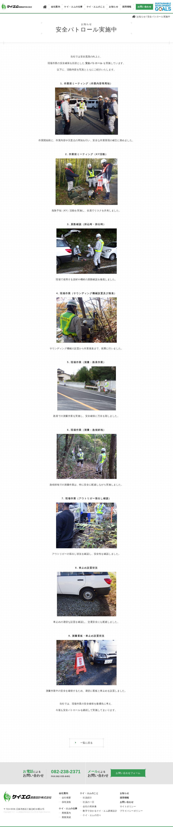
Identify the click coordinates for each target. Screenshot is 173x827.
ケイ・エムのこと (96, 7)
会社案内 (55, 7)
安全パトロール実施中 (158, 17)
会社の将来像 (89, 806)
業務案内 (66, 813)
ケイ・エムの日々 (92, 815)
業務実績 (66, 817)
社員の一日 (88, 802)
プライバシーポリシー (131, 811)
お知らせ (113, 7)
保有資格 (66, 802)
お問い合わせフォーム (128, 773)
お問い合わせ (144, 7)
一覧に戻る (86, 742)
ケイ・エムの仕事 (73, 7)
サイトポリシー (128, 806)
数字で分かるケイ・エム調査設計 (100, 811)
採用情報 (126, 7)
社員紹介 (87, 797)
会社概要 (66, 797)
